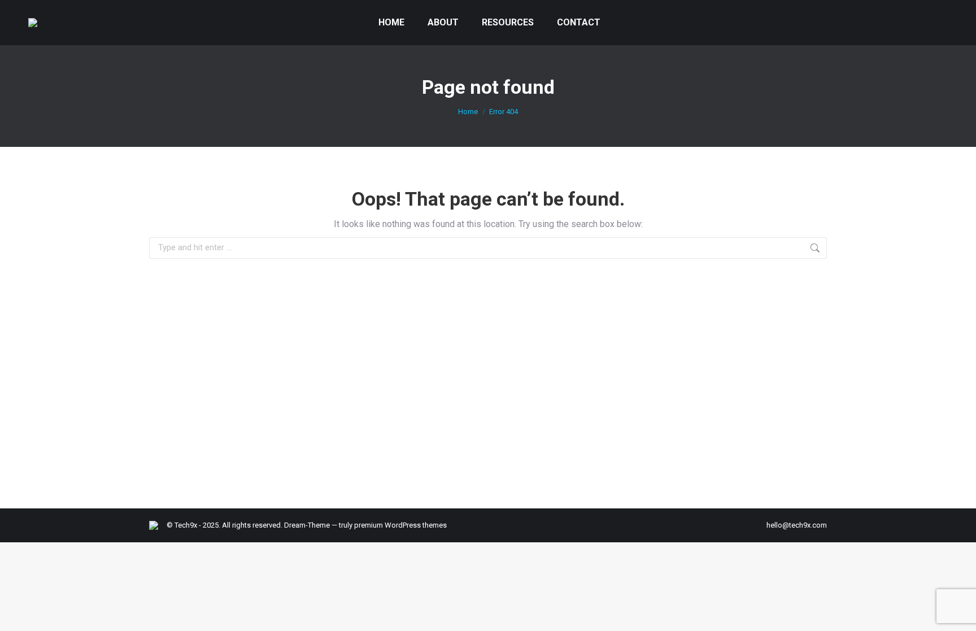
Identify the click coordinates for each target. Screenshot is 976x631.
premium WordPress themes (400, 525)
